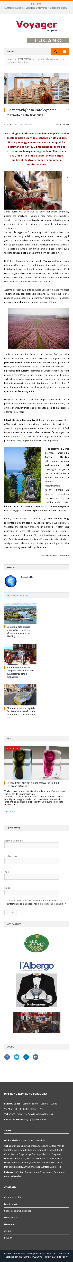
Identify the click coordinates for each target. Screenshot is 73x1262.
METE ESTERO (62, 124)
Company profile (12, 1197)
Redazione (12, 124)
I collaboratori (11, 1217)
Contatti (8, 1231)
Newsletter (9, 1224)
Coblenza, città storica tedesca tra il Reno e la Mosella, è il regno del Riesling (19, 631)
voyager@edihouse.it (35, 1119)
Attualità (12, 748)
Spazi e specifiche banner (17, 1210)
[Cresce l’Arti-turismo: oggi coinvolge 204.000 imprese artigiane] (36, 763)
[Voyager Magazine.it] (36, 26)
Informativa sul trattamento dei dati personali (34, 902)
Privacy (8, 1237)
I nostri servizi (11, 1204)
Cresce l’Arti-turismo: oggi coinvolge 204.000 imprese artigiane (33, 784)
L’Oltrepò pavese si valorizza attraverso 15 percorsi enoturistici (37, 7)
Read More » (10, 811)
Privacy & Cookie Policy (56, 1256)
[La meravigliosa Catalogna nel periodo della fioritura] (36, 89)
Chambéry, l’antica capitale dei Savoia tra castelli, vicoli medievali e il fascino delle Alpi (21, 713)
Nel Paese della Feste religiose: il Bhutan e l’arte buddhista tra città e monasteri (20, 672)
